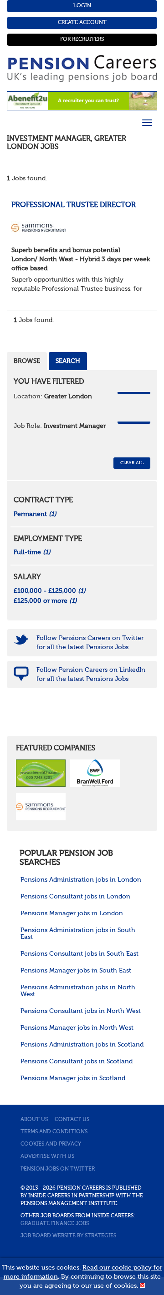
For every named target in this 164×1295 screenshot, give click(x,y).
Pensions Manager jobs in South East (75, 971)
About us (34, 1119)
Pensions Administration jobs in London (80, 880)
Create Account (82, 22)
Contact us (72, 1119)
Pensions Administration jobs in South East (77, 933)
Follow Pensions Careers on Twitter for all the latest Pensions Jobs (90, 642)
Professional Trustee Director (73, 205)
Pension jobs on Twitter (57, 1169)
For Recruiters (82, 39)
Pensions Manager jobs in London (71, 913)
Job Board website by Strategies (68, 1236)
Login (82, 6)
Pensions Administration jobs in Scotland (82, 1045)
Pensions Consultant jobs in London (75, 896)
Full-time (32, 552)
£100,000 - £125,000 (50, 591)
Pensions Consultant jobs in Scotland (76, 1061)
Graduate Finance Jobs (54, 1223)
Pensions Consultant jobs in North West (80, 1011)
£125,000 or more (45, 601)
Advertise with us (47, 1156)
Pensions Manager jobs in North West (76, 1028)
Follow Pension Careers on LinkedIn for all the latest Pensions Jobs (90, 674)
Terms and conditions (53, 1132)
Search (68, 361)
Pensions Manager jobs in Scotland (72, 1078)
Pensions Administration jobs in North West (77, 990)
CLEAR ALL (132, 463)
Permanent (35, 514)
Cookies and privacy (50, 1144)
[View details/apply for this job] (38, 227)
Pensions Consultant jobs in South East (79, 954)
